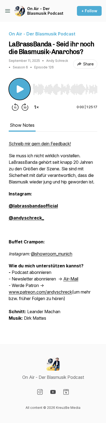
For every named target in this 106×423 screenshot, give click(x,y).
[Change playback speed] (36, 107)
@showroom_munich (51, 253)
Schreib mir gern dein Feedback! (40, 143)
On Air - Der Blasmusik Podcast (45, 11)
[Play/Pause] (19, 89)
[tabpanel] (53, 233)
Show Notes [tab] (22, 125)
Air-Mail (70, 279)
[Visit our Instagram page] (40, 392)
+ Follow (89, 10)
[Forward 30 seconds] (25, 107)
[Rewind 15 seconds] (15, 107)
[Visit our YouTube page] (53, 392)
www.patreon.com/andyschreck (40, 292)
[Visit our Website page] (66, 392)
